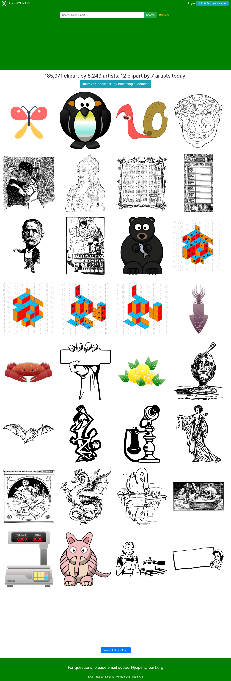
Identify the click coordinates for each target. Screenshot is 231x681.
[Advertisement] (115, 44)
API (141, 676)
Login (191, 3)
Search (150, 14)
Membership (123, 676)
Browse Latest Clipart (116, 650)
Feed (135, 676)
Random (164, 14)
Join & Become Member (212, 3)
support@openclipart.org (140, 667)
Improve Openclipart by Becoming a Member (115, 84)
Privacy (99, 676)
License (109, 676)
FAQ (90, 676)
